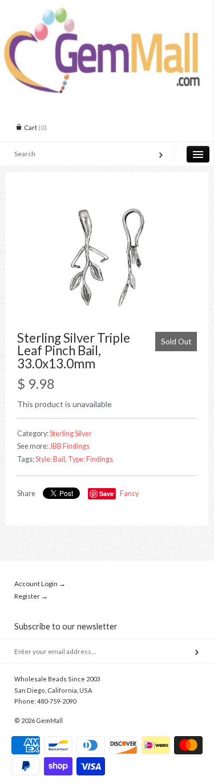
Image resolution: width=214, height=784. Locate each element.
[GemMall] (106, 10)
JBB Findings (70, 446)
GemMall (49, 720)
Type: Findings (90, 459)
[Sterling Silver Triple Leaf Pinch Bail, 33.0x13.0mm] (107, 258)
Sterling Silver (71, 433)
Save (106, 493)
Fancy (129, 493)
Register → (31, 596)
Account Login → (40, 583)
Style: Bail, (51, 459)
